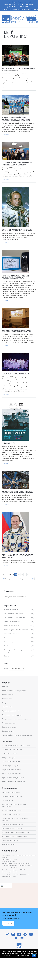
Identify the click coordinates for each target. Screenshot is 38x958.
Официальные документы (11, 711)
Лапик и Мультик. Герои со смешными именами (15, 819)
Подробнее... (5, 87)
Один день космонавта (10, 840)
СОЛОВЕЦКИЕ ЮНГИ (8, 443)
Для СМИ (5, 687)
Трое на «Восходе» (8, 844)
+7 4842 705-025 (27, 855)
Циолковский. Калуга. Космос (12, 749)
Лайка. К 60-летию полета (11, 814)
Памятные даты (9, 642)
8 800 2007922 (19, 855)
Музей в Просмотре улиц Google (13, 778)
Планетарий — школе (9, 753)
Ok (34, 955)
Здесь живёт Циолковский (11, 792)
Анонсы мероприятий (11, 610)
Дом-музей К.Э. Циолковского (14, 618)
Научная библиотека (11, 634)
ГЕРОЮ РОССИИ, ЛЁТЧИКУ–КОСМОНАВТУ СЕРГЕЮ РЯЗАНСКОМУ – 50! (17, 556)
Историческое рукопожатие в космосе (15, 832)
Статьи (6, 656)
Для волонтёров (7, 699)
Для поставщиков (8, 695)
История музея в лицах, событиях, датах (16, 745)
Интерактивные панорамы (11, 762)
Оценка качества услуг (10, 727)
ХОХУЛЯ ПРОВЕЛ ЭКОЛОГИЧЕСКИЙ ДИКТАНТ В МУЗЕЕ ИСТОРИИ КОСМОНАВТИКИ (18, 69)
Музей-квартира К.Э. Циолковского (16, 630)
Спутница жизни (7, 800)
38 (10, 575)
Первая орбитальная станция (12, 824)
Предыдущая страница (11, 579)
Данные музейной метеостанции (13, 782)
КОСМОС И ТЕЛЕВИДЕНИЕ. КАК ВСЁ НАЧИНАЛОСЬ (17, 492)
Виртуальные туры (8, 757)
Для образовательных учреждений (14, 691)
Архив (6, 669)
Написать (8, 923)
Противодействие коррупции (12, 715)
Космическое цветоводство (11, 810)
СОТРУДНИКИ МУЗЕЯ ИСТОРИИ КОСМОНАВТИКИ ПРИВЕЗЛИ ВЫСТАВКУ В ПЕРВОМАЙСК (17, 163)
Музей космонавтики (11, 626)
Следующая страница (26, 579)
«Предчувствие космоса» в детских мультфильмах (14, 805)
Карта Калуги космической (11, 774)
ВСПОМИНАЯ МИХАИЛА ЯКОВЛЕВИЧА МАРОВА (16, 331)
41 (19, 575)
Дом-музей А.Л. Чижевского (13, 614)
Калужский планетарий (12, 622)
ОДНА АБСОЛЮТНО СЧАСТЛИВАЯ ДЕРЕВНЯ (15, 373)
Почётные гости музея (12, 646)
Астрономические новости (11, 770)
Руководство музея (9, 723)
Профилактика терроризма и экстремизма (16, 719)
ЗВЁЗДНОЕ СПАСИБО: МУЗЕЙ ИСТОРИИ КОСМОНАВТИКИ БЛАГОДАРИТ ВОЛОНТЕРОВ (16, 118)
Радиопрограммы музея (10, 766)
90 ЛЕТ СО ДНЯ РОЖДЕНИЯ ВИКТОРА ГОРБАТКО (17, 230)
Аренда (4, 703)
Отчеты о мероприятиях (12, 638)
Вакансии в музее (8, 731)
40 (16, 575)
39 (13, 575)
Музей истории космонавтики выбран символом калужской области (15, 276)
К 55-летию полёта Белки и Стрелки (14, 836)
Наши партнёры (7, 707)
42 (22, 575)
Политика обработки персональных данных (17, 735)
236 (28, 575)
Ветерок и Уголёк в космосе (12, 828)
